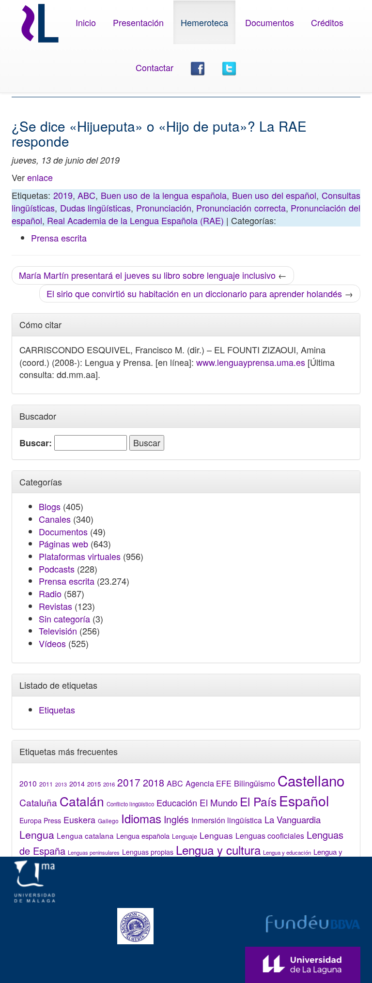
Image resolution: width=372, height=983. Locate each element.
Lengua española (143, 836)
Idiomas (141, 818)
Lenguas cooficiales (269, 835)
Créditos (327, 22)
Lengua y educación (287, 852)
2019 (63, 195)
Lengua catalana (85, 835)
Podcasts (57, 568)
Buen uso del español (274, 195)
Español (304, 800)
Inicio (86, 22)
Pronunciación (163, 207)
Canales (55, 519)
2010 (28, 783)
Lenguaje (184, 836)
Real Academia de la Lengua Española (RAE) (135, 220)
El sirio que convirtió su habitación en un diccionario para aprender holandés (194, 293)
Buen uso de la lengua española (164, 195)
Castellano (311, 780)
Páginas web (63, 543)
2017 (128, 782)
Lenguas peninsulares (94, 852)
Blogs (50, 506)
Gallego (108, 821)
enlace (40, 177)
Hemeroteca (204, 22)
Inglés (176, 819)
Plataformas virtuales (80, 556)
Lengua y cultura (218, 849)
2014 (77, 783)
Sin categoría (64, 618)
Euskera (79, 820)
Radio (50, 593)
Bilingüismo (254, 783)
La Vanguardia (292, 819)
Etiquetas (57, 709)
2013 (61, 784)
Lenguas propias (147, 852)
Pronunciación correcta (241, 207)
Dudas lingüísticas (95, 207)
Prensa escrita (59, 237)
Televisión (58, 630)
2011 (46, 784)
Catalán (82, 801)
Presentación (138, 22)
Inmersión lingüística (226, 820)
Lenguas (216, 835)
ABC (86, 195)
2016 (109, 784)
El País (258, 801)
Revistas (55, 606)
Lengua (36, 834)
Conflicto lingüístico (130, 804)
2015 (94, 783)
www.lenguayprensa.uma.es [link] (250, 362)
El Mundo (218, 802)
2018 (153, 782)
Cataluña (38, 802)
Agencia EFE (209, 783)
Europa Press (40, 820)
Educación (176, 802)
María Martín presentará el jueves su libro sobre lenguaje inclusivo (147, 275)
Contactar (154, 67)
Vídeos (52, 643)
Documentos (269, 22)
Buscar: (35, 443)
